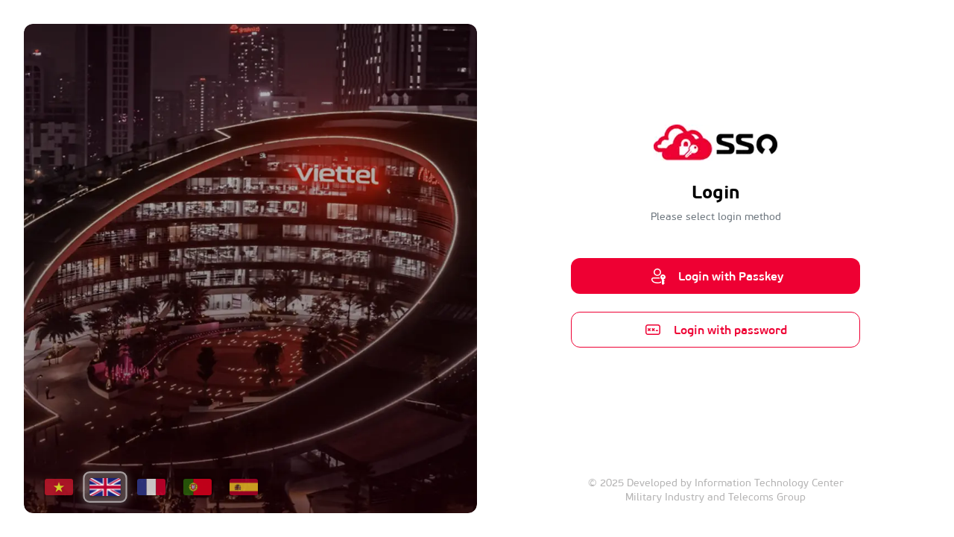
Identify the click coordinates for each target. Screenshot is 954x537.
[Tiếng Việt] (59, 487)
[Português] (197, 487)
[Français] (151, 487)
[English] (105, 487)
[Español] (244, 487)
